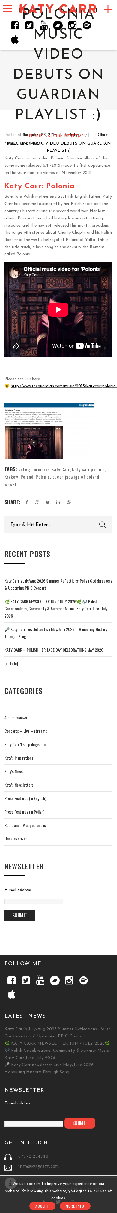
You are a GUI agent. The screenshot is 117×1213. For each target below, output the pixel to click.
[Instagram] (72, 25)
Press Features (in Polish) (24, 811)
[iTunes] (15, 39)
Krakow (11, 476)
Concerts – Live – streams (25, 731)
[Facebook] (15, 25)
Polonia (43, 476)
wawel (10, 484)
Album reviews (65, 136)
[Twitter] (29, 25)
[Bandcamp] (58, 25)
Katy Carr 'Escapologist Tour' (27, 744)
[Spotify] (87, 25)
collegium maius (34, 469)
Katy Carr (61, 469)
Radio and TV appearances (25, 825)
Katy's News (13, 771)
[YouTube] (43, 25)
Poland (27, 476)
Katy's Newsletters (19, 785)
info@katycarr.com (38, 1166)
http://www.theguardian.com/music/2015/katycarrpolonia (63, 386)
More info (75, 1206)
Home (36, 136)
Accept (42, 1206)
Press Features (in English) (25, 798)
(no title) (11, 663)
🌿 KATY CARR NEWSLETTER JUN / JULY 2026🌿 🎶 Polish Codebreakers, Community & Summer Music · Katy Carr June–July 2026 (55, 608)
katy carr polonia (88, 469)
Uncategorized (16, 838)
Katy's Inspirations (18, 758)
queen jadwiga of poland (75, 476)
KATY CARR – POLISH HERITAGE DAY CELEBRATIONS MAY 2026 (53, 650)
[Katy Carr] (59, 9)
